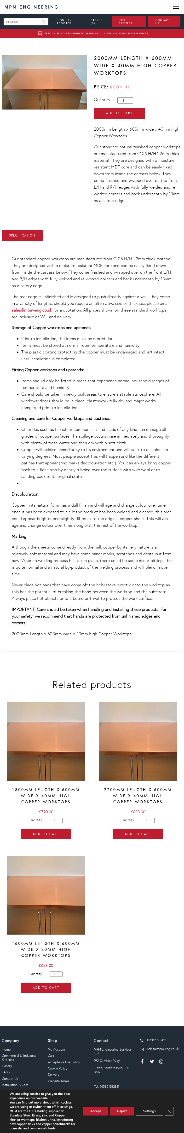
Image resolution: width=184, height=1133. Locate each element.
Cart (51, 1056)
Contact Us (10, 1079)
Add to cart (119, 113)
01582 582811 (156, 1040)
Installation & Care (15, 1085)
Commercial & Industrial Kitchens (19, 1058)
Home (6, 1049)
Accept (95, 1111)
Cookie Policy (57, 1068)
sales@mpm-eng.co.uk (32, 310)
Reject (122, 1111)
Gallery (7, 1066)
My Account (56, 1049)
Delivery (53, 1075)
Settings (149, 1111)
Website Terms (58, 1081)
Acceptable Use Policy (64, 1062)
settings (66, 1107)
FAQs (6, 1072)
